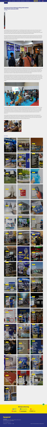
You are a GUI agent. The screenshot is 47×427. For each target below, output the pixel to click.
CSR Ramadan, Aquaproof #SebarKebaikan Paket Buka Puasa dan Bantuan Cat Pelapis (8, 240)
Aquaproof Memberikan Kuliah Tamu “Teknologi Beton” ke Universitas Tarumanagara (22, 240)
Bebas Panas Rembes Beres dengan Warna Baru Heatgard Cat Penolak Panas (21, 349)
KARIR (13, 423)
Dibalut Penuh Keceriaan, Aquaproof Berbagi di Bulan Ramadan (8, 302)
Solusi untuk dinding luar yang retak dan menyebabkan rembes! (35, 194)
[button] (7, 20)
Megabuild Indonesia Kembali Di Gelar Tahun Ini (8, 148)
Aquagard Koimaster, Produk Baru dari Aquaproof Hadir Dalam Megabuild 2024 (8, 348)
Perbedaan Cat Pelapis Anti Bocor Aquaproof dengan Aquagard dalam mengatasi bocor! (35, 161)
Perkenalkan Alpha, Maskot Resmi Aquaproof (21, 257)
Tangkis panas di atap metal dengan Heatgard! (8, 210)
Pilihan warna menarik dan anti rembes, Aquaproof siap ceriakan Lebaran (35, 178)
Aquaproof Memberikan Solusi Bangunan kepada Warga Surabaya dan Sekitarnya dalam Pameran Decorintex (22, 269)
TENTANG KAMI (5, 423)
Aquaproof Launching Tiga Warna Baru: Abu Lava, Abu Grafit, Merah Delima (35, 302)
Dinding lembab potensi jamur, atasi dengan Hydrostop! (8, 194)
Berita (7, 143)
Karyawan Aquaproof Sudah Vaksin (34, 210)
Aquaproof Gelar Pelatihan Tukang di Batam (35, 257)
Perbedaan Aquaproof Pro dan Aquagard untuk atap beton (21, 209)
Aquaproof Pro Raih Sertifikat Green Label (8, 288)
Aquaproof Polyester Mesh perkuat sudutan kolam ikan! (22, 178)
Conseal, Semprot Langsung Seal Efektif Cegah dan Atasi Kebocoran (8, 364)
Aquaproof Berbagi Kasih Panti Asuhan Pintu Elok (21, 381)
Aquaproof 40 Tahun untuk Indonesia (21, 366)
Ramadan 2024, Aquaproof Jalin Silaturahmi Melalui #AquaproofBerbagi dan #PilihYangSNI (35, 332)
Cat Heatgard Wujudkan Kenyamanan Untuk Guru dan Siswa (8, 380)
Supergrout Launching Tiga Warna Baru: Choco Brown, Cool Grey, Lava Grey (8, 318)
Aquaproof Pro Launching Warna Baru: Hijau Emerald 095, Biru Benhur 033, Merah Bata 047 (35, 347)
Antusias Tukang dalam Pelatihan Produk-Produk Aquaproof (8, 256)
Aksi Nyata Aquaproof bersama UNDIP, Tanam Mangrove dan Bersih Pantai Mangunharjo (35, 271)
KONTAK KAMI (9, 423)
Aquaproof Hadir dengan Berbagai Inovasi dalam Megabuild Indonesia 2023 (21, 286)
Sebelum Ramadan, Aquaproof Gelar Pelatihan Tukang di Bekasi (35, 286)
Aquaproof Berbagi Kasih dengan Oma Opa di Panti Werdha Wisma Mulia (22, 333)
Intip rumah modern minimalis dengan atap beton (8, 178)
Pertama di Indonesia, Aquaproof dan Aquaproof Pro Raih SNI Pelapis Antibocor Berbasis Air (8, 332)
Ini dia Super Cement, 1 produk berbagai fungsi (21, 194)
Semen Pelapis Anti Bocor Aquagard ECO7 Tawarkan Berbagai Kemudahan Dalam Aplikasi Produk (8, 270)
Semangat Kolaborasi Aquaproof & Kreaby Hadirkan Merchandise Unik (8, 224)
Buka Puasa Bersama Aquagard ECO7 (21, 303)
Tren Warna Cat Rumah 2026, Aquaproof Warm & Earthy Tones (35, 380)
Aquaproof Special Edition (21, 320)
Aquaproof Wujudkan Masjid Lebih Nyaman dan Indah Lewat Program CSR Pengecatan (8, 395)
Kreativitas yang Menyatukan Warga (34, 148)
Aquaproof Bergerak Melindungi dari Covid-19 (8, 164)
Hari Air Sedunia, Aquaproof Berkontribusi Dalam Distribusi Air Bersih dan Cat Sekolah (21, 223)
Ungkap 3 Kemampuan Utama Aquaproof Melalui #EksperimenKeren (22, 162)
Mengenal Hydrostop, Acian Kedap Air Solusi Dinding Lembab (34, 224)
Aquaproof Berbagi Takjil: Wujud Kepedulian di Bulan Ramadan (34, 364)
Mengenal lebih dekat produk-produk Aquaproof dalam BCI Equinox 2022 (35, 240)
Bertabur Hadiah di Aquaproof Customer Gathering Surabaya (34, 318)
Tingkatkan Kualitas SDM (21, 149)
